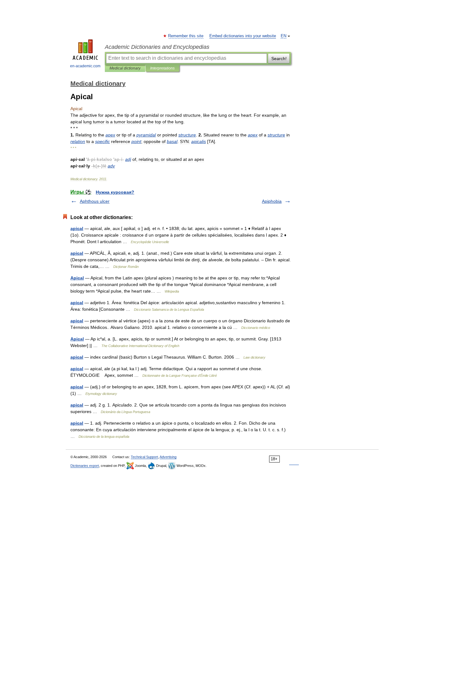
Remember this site (186, 36)
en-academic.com (85, 66)
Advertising (168, 457)
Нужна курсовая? (115, 192)
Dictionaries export (84, 466)
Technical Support (144, 457)
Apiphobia (272, 201)
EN (283, 36)
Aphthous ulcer (95, 201)
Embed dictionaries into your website (242, 36)
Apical (77, 277)
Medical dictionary (125, 68)
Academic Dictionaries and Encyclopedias (157, 47)
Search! (279, 58)
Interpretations (162, 68)
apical (76, 228)
